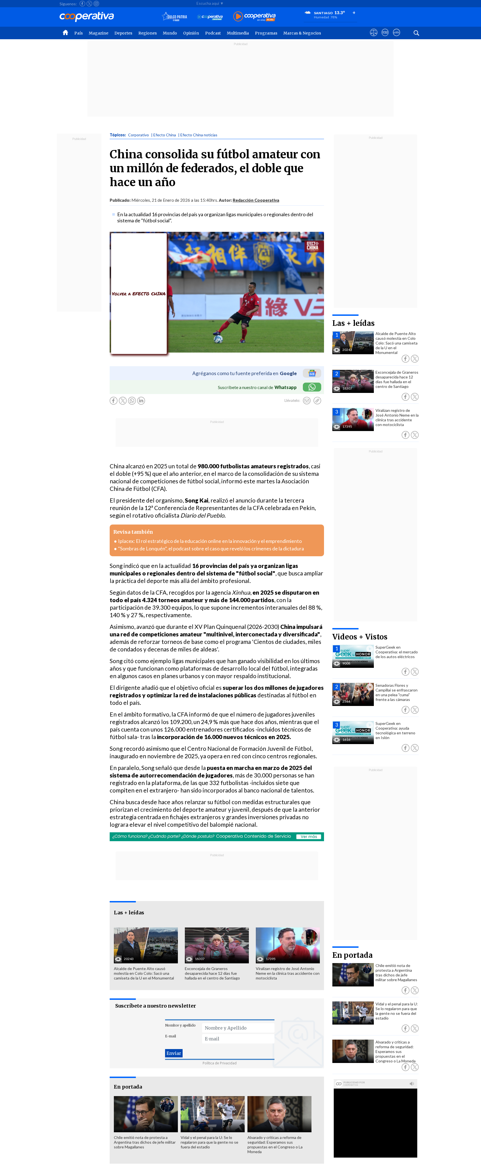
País (78, 33)
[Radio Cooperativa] (254, 16)
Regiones (147, 33)
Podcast (213, 33)
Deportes (123, 33)
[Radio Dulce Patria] (174, 17)
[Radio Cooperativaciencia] (210, 17)
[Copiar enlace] (317, 401)
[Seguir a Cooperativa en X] (89, 3)
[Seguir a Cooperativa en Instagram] (96, 3)
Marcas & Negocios (302, 33)
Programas (266, 33)
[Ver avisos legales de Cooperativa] (373, 37)
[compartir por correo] (307, 401)
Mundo (170, 33)
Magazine (98, 33)
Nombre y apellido (180, 1025)
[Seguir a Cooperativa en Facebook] (82, 3)
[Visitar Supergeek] (396, 37)
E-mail (170, 1036)
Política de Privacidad (220, 1063)
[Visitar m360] (385, 37)
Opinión (191, 33)
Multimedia (238, 33)
